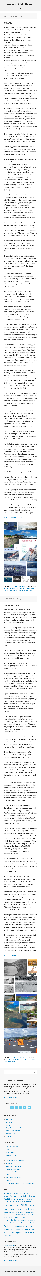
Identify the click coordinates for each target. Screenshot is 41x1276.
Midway (32, 1220)
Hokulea (6, 588)
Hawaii (6, 591)
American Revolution (12, 1172)
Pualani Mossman (29, 1229)
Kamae (26, 1212)
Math (19, 1220)
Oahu (11, 591)
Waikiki (31, 1232)
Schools (8, 1158)
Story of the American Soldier (15, 1128)
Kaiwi (30, 591)
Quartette (6, 1232)
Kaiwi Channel (23, 591)
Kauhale (8, 1125)
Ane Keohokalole (21, 1193)
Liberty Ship (23, 1217)
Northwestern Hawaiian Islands (22, 1223)
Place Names (22, 586)
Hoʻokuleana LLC (9, 1245)
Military (8, 1149)
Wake (5, 1235)
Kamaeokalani (32, 1212)
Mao (16, 1220)
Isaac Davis (8, 1212)
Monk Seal (7, 1223)
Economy (15, 1057)
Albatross (7, 1193)
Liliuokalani (9, 1220)
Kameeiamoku (9, 1215)
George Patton (21, 1201)
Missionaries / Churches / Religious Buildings (20, 1183)
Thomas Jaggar (15, 1233)
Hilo (18, 1209)
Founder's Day (13, 1201)
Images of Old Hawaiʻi (20, 4)
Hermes (13, 1209)
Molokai (16, 591)
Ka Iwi (8, 23)
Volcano (23, 1232)
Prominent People (11, 1155)
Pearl (22, 1229)
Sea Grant (11, 1062)
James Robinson (18, 1212)
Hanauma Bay (14, 588)
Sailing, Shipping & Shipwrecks (15, 1160)
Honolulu (31, 1209)
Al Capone (12, 1193)
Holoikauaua (23, 1209)
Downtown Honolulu (23, 1199)
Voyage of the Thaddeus (13, 1166)
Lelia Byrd (17, 1217)
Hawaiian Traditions (12, 1146)
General (14, 586)
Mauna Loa (25, 1220)
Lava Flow (11, 1217)
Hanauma (23, 588)
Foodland (9, 1122)
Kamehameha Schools (24, 1215)
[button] (10, 526)
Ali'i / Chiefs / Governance (14, 1177)
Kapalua (8, 1136)
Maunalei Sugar (11, 1134)
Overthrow (9, 1119)
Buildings (8, 1180)
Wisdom (10, 1235)
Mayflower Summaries (13, 1169)
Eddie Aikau (30, 588)
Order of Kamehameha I (13, 1131)
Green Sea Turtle (13, 1205)
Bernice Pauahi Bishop (19, 1196)
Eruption (6, 1201)
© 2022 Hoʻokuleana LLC (13, 518)
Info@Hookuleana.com (11, 1097)
